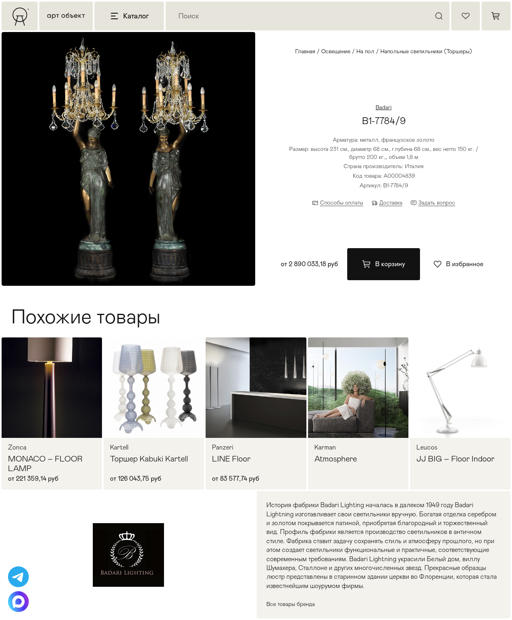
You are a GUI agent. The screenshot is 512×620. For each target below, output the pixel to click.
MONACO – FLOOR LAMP (45, 463)
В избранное (464, 264)
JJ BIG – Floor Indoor (455, 458)
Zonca (17, 447)
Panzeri (222, 447)
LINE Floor (231, 458)
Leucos (427, 447)
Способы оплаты (341, 202)
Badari (384, 107)
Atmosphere (335, 458)
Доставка (390, 202)
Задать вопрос (436, 202)
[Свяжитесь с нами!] (18, 576)
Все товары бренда (290, 604)
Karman (325, 447)
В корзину (390, 264)
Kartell (119, 447)
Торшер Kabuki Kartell (149, 458)
